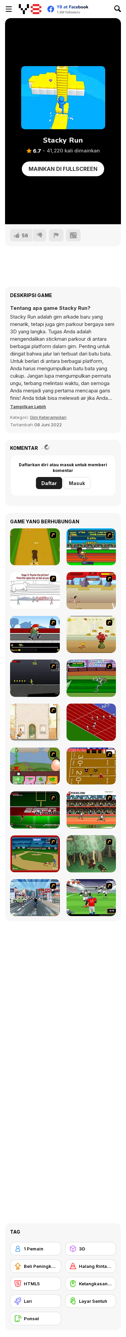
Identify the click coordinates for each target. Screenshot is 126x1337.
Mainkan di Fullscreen (63, 168)
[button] (28, 406)
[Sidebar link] (8, 9)
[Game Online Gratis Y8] (30, 9)
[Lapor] (56, 235)
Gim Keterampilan (48, 417)
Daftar (49, 483)
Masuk (77, 483)
